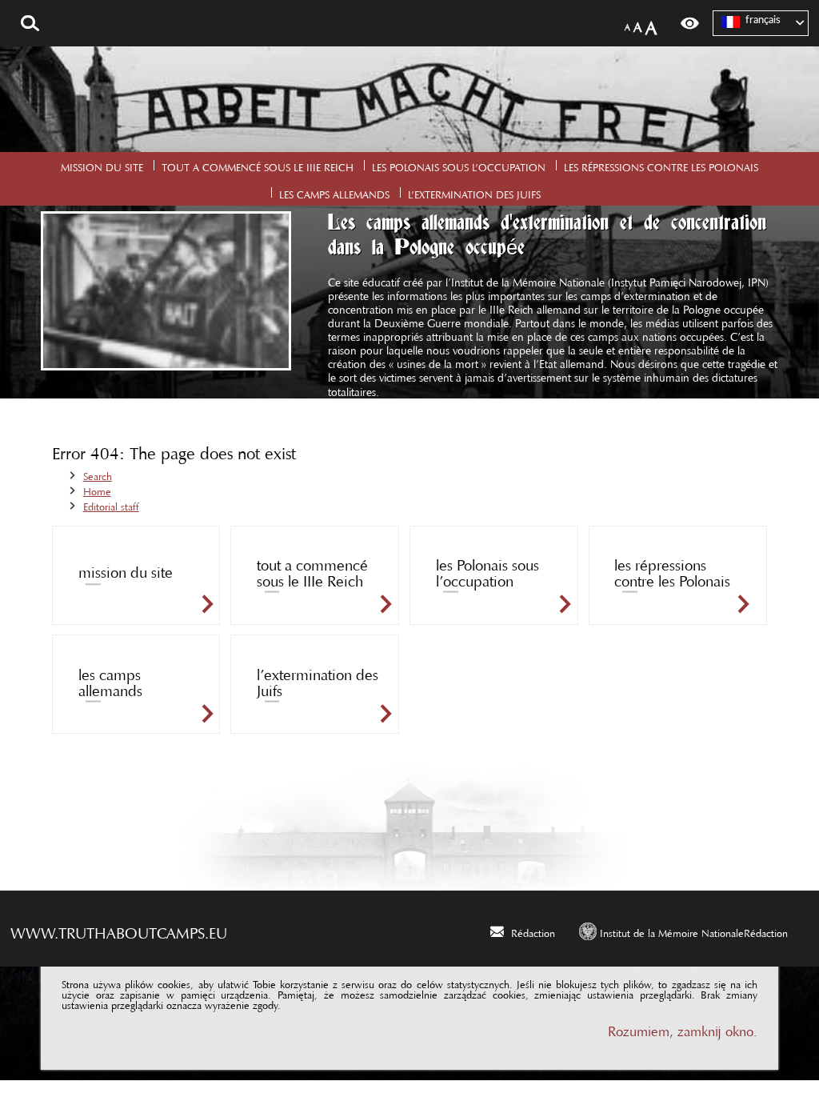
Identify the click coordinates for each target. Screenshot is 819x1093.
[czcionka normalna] (627, 24)
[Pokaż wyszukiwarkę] (30, 23)
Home (97, 489)
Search (97, 473)
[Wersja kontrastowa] (690, 23)
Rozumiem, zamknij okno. (682, 1027)
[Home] (409, 99)
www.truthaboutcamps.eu (118, 929)
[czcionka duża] (651, 23)
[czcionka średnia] (637, 23)
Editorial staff (111, 504)
